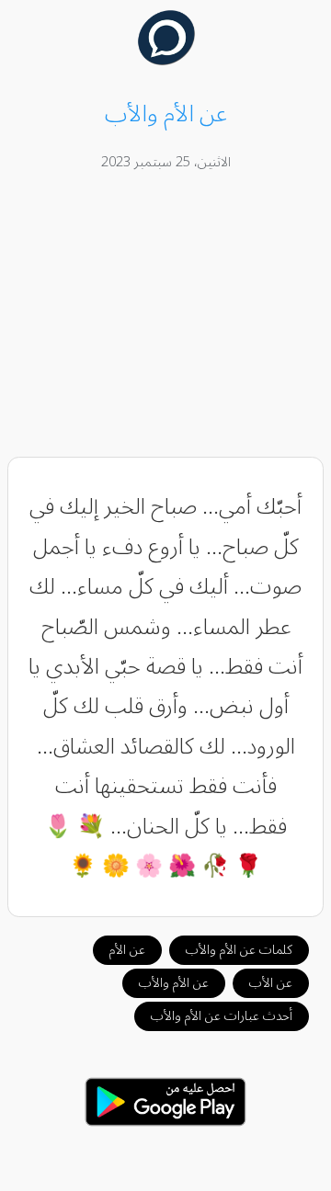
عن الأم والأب (174, 983)
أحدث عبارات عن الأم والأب (221, 1016)
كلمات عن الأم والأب (239, 949)
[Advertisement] (166, 317)
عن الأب (270, 983)
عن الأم (127, 949)
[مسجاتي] (166, 60)
